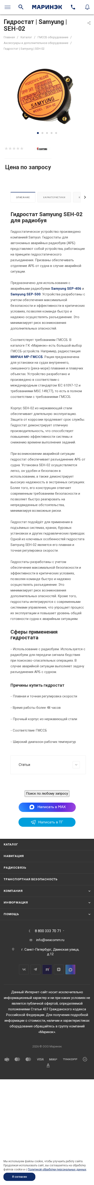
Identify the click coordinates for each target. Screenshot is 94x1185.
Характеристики (54, 197)
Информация (16, 902)
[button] (38, 133)
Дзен (59, 969)
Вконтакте (24, 969)
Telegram (35, 969)
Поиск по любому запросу (47, 793)
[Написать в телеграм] (47, 826)
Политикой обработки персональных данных (57, 1169)
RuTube (47, 969)
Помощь (11, 914)
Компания (13, 891)
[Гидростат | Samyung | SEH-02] (47, 96)
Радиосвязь (15, 867)
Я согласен (19, 1176)
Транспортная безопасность (30, 879)
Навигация (14, 856)
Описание (23, 197)
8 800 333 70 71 (48, 931)
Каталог (11, 844)
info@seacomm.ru (50, 940)
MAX (70, 969)
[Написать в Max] (47, 807)
